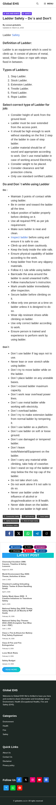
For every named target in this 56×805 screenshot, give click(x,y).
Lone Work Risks (10, 653)
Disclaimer (7, 761)
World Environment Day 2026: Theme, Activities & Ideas (16, 575)
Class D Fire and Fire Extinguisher (11, 644)
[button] (37, 3)
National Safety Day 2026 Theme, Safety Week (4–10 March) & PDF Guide (17, 610)
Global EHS (11, 3)
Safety (16, 35)
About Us (7, 753)
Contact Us (7, 757)
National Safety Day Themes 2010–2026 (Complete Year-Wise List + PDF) (17, 622)
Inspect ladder (19, 237)
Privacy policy (8, 765)
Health (5, 726)
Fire (4, 730)
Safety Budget (8, 660)
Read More (11, 669)
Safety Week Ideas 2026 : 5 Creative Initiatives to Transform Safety (17, 598)
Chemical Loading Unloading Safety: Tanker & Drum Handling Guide (17, 586)
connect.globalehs (13, 25)
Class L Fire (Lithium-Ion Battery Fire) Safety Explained (17, 634)
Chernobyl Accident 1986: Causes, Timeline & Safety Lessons (14, 564)
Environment (8, 721)
